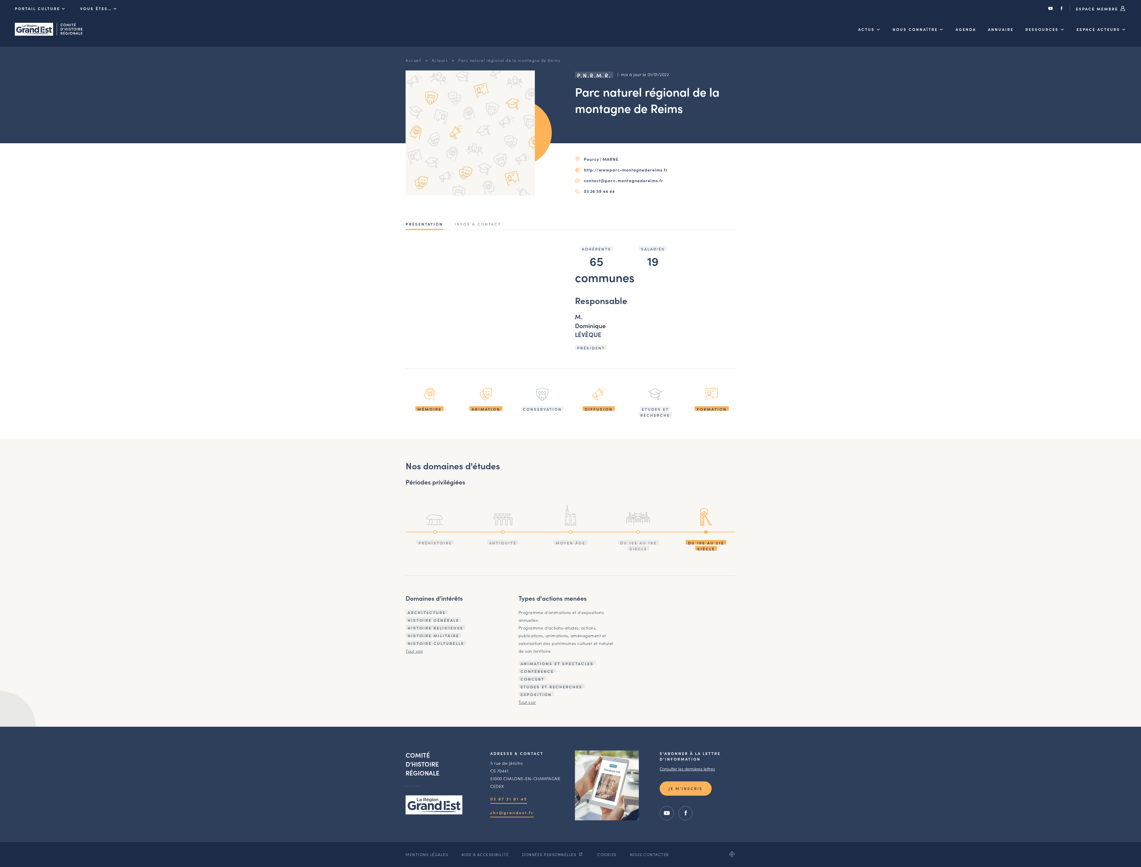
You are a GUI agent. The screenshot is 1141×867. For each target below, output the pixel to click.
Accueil (413, 60)
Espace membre (1098, 9)
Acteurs (440, 60)
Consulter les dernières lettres (687, 769)
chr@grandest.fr (512, 812)
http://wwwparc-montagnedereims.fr (626, 170)
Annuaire (1001, 29)
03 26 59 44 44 (599, 191)
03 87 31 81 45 (508, 799)
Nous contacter (649, 854)
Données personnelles (550, 854)
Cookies (607, 854)
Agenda (966, 29)
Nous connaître (915, 29)
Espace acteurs (1098, 29)
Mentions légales (427, 854)
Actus (866, 29)
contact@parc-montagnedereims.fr (623, 180)
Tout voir (414, 651)
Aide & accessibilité (485, 854)
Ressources (1042, 29)
